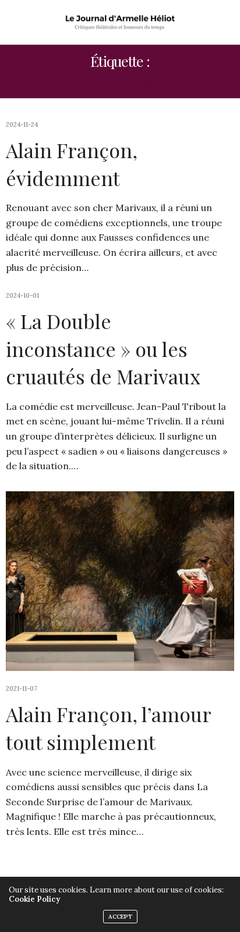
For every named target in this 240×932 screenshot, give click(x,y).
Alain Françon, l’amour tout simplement (108, 728)
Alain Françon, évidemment (71, 164)
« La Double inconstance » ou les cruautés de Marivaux (103, 349)
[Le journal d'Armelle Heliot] (120, 22)
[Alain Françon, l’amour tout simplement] (120, 581)
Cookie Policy (34, 899)
